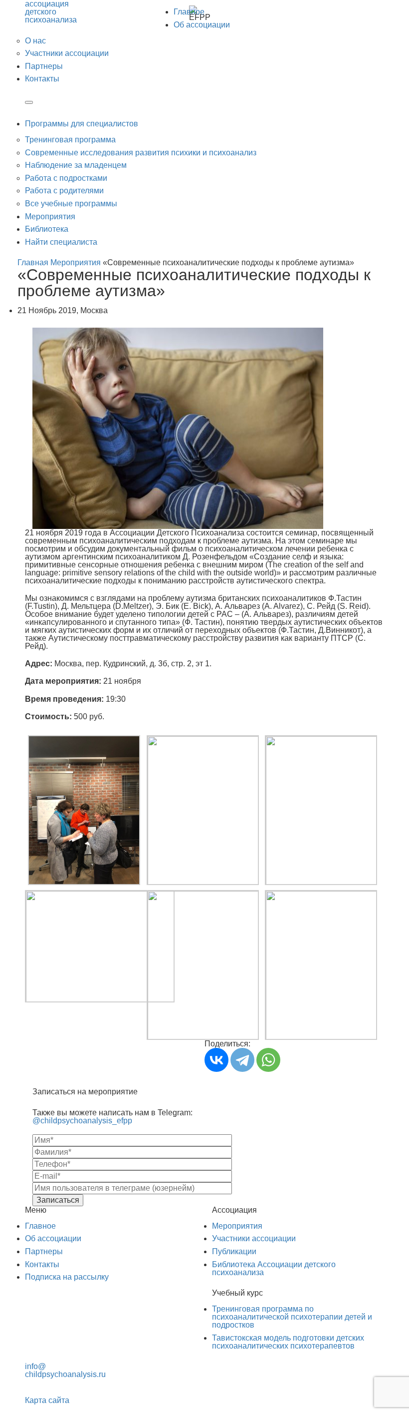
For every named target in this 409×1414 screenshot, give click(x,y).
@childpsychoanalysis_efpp (82, 1120)
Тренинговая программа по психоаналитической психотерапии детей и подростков (292, 1317)
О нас (35, 40)
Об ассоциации (202, 24)
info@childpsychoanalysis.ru (65, 1370)
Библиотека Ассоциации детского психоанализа (274, 1268)
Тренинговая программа (70, 139)
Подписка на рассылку (67, 1277)
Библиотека (46, 229)
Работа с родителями (64, 190)
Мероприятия (50, 216)
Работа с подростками (66, 178)
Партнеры (44, 66)
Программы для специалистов (81, 123)
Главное (189, 11)
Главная (32, 262)
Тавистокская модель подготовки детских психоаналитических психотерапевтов (288, 1342)
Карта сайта (47, 1400)
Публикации (234, 1251)
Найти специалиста (61, 242)
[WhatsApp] (268, 1060)
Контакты (42, 78)
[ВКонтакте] (216, 1060)
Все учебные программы (71, 203)
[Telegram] (242, 1060)
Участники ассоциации (67, 53)
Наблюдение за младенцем (76, 165)
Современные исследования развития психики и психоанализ (140, 152)
